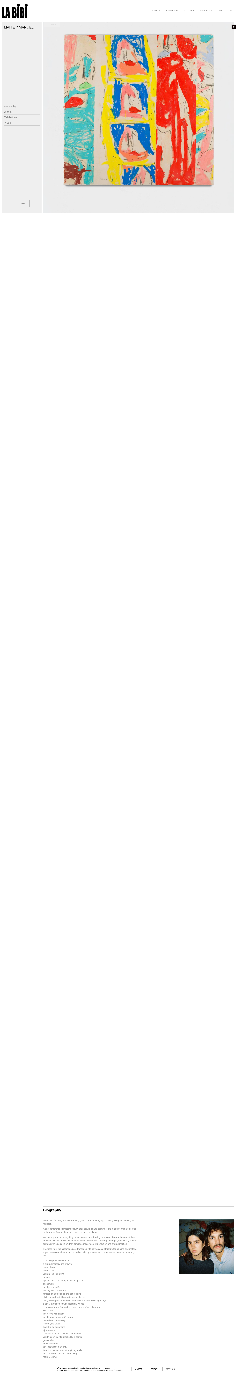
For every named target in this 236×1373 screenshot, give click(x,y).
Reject (154, 1369)
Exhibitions (10, 117)
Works (8, 111)
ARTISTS (156, 11)
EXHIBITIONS (172, 11)
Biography (10, 106)
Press (7, 122)
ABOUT (220, 11)
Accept (138, 1369)
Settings (170, 1369)
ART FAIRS (189, 11)
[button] (234, 27)
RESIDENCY (206, 11)
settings (120, 1370)
